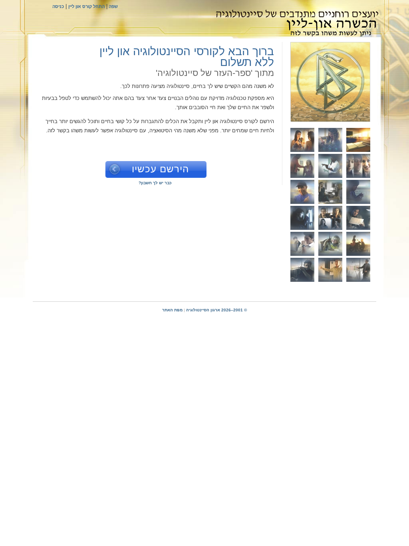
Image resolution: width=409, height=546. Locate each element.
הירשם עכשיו (160, 168)
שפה (112, 6)
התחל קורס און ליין (86, 6)
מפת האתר (172, 310)
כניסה (58, 6)
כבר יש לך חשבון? (155, 183)
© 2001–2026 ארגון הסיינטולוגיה (216, 310)
